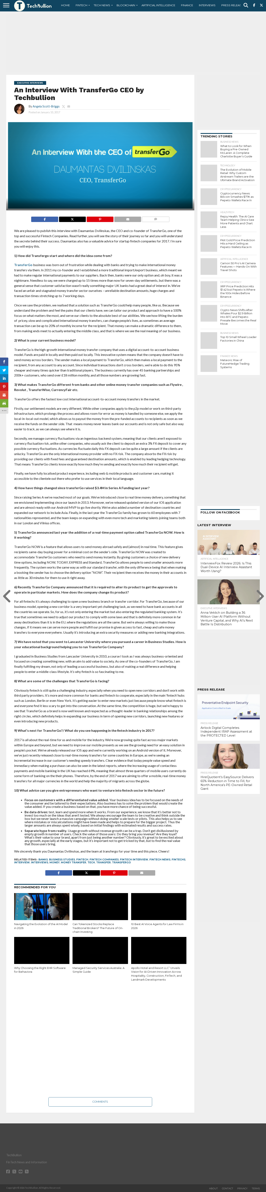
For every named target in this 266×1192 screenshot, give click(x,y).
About (213, 1188)
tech (91, 862)
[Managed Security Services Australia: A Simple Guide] (100, 953)
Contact (227, 1188)
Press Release (232, 5)
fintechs (178, 859)
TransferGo (23, 265)
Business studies (62, 859)
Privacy (242, 1188)
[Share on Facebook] (44, 218)
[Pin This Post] (99, 218)
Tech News (102, 5)
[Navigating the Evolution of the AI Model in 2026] (41, 909)
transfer (103, 862)
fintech (82, 859)
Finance (187, 5)
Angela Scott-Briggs (46, 106)
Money (54, 862)
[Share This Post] (72, 218)
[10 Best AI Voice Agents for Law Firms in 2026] (158, 909)
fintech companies (104, 859)
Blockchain (126, 5)
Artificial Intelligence (158, 5)
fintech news (159, 859)
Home (65, 5)
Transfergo (121, 862)
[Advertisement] (133, 43)
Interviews (207, 5)
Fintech (81, 5)
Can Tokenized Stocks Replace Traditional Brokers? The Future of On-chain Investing (98, 928)
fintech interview (134, 859)
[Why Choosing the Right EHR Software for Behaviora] (41, 953)
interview (22, 862)
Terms (256, 1188)
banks (43, 859)
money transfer (73, 862)
